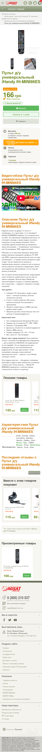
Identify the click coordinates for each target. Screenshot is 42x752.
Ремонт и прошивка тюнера (13, 663)
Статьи (5, 683)
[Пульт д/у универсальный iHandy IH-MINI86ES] (21, 44)
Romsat (19, 445)
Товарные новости (10, 680)
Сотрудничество (9, 654)
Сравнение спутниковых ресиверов (16, 699)
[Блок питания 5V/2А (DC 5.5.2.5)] (16, 497)
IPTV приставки (8, 716)
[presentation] (3, 397)
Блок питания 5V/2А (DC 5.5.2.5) (14, 508)
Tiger (25, 442)
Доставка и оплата (10, 660)
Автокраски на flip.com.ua (11, 709)
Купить (22, 108)
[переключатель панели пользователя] (35, 3)
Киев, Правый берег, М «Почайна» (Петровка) (17, 632)
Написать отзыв (34, 473)
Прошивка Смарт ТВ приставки (14, 666)
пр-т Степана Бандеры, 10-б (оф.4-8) (21, 635)
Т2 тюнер (5, 719)
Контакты (6, 670)
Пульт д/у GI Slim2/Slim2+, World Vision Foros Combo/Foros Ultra (15, 401)
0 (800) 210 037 (18, 598)
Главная (6, 648)
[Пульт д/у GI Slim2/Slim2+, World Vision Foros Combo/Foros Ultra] (16, 390)
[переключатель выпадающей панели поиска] (25, 3)
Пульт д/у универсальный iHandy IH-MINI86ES (16, 567)
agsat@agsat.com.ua (15, 608)
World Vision (35, 445)
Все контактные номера (16, 603)
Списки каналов (9, 686)
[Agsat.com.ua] (11, 3)
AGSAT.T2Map (8, 696)
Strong (19, 442)
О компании (7, 651)
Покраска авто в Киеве (10, 712)
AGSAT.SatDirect (9, 693)
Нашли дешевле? (14, 103)
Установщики (8, 689)
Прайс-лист (7, 657)
